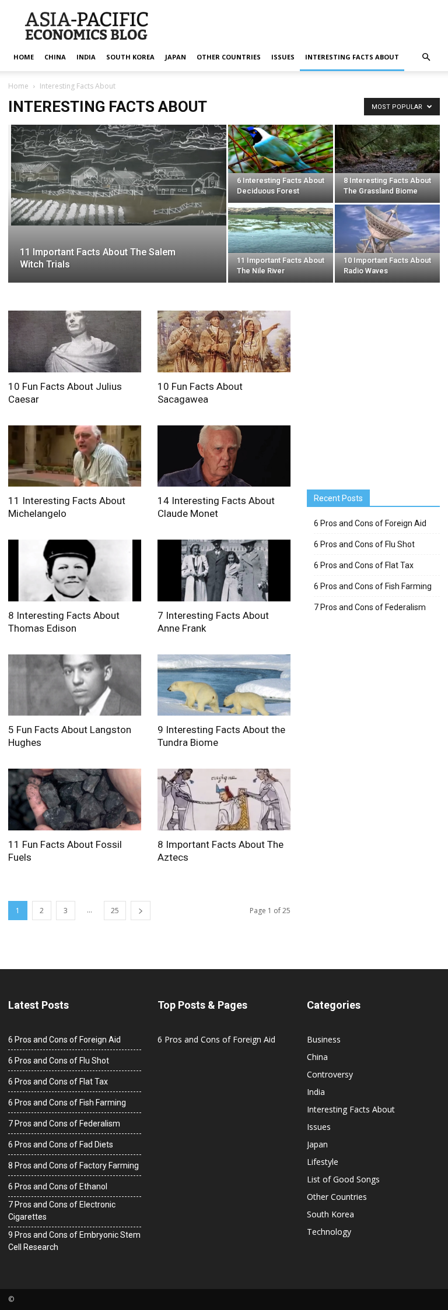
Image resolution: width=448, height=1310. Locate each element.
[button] (426, 57)
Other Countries (229, 56)
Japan (175, 56)
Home (23, 56)
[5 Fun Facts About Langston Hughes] (74, 685)
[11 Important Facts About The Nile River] (280, 229)
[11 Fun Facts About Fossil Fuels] (74, 799)
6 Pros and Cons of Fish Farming (373, 586)
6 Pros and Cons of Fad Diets (60, 1144)
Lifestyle (322, 1161)
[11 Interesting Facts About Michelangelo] (74, 456)
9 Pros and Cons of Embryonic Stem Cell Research (74, 1241)
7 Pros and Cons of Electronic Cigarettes (62, 1210)
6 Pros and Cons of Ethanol (57, 1186)
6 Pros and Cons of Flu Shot (364, 544)
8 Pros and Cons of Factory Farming (73, 1165)
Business (324, 1039)
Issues (283, 56)
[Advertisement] (377, 393)
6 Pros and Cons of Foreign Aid (370, 523)
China (55, 56)
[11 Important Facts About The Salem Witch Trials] (117, 175)
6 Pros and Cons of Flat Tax (364, 565)
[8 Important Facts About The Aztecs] (224, 799)
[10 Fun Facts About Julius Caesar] (74, 341)
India (86, 56)
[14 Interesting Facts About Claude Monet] (224, 456)
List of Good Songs (343, 1179)
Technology (329, 1231)
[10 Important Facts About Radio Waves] (387, 229)
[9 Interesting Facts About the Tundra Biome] (224, 685)
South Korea (130, 56)
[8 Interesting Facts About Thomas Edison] (74, 570)
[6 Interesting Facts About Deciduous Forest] (280, 149)
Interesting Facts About (352, 56)
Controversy (330, 1074)
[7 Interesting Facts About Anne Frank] (224, 570)
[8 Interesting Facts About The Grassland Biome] (387, 149)
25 (115, 910)
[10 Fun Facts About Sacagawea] (224, 341)
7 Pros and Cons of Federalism (370, 607)
